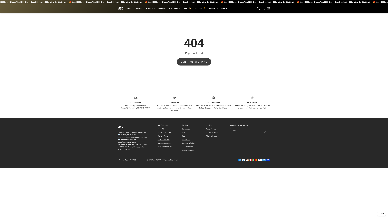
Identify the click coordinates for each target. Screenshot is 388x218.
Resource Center (188, 150)
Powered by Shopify (171, 160)
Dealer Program (212, 129)
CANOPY (138, 8)
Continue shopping (194, 62)
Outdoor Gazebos (164, 143)
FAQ (183, 132)
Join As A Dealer (212, 132)
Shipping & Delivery (189, 143)
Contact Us (186, 129)
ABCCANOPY (158, 160)
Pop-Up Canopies (164, 132)
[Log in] (263, 8)
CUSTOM (149, 8)
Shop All (161, 129)
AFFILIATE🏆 (200, 8)
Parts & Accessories (165, 147)
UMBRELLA (174, 8)
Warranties (186, 139)
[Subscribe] (264, 130)
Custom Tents (163, 136)
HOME (129, 8)
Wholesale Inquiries (213, 136)
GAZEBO (161, 8)
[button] (258, 8)
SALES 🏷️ (187, 8)
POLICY (224, 8)
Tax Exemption (187, 147)
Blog (183, 136)
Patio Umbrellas (163, 139)
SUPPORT (213, 8)
